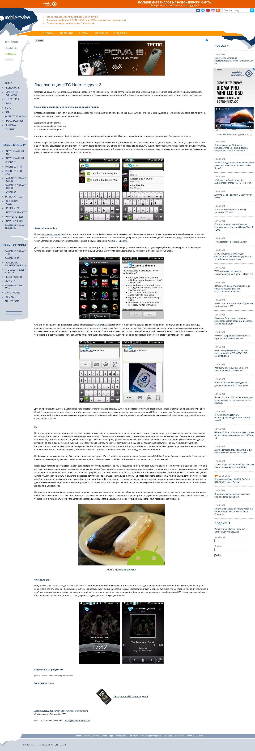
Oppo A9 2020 (12, 292)
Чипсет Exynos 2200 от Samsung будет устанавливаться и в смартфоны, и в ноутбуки (233, 400)
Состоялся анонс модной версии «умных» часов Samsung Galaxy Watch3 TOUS (233, 227)
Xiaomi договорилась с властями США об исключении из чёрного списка (233, 451)
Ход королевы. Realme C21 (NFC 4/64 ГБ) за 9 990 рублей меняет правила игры (86, 20)
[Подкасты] (213, 10)
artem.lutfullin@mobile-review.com (71, 711)
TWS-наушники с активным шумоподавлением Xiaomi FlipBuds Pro (233, 272)
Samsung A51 (13, 258)
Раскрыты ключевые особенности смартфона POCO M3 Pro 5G (231, 369)
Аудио (9, 59)
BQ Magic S (11, 297)
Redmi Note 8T (13, 277)
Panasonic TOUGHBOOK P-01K (15, 264)
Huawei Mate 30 (14, 158)
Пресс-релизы (14, 121)
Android (10, 53)
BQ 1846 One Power (12, 202)
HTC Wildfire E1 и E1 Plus (15, 271)
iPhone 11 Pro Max (13, 172)
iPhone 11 (10, 162)
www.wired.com (128, 570)
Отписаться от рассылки (226, 532)
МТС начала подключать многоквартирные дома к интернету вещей (232, 418)
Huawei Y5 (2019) (14, 217)
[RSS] (218, 10)
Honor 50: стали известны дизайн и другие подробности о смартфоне (231, 384)
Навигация (133, 736)
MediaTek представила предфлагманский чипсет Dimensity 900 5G (234, 61)
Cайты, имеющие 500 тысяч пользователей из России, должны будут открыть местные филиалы (231, 148)
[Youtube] (208, 10)
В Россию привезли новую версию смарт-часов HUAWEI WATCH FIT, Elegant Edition (231, 353)
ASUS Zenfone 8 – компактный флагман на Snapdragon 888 (233, 305)
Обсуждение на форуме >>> (48, 670)
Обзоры (48, 33)
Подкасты (120, 33)
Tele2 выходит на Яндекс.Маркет (230, 242)
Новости (78, 736)
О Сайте (199, 736)
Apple (8, 83)
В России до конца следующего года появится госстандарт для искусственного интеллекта (232, 289)
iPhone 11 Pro (13, 166)
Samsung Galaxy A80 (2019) (15, 227)
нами (179, 237)
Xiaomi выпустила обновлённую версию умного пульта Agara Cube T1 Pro (234, 466)
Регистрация (220, 529)
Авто (8, 103)
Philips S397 (12, 301)
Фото (8, 108)
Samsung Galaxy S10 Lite (15, 252)
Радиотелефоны (15, 116)
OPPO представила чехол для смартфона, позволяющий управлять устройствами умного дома (232, 257)
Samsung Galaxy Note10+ (15, 179)
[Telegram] (203, 10)
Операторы (12, 99)
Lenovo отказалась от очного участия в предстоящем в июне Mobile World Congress (233, 512)
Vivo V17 (10, 281)
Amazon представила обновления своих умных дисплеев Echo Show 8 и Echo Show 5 (234, 165)
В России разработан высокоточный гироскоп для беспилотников (232, 337)
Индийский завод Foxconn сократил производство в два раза (232, 495)
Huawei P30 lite (14, 221)
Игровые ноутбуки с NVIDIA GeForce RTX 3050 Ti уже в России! (232, 480)
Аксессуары (12, 87)
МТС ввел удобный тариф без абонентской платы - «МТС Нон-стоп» (233, 181)
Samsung (66, 33)
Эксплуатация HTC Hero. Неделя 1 (131, 696)
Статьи (83, 33)
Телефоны (12, 42)
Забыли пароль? (236, 529)
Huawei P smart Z (16, 212)
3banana (123, 241)
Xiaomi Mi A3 (12, 208)
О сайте (10, 129)
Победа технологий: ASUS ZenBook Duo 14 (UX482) (72, 16)
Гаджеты (11, 48)
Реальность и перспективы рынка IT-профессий (70, 23)
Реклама (10, 125)
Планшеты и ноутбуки (12, 93)
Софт (8, 112)
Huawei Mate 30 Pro (14, 152)
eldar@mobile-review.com (77, 720)
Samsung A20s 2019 (13, 287)
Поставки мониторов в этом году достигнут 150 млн (230, 211)
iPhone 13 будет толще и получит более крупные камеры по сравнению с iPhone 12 (234, 435)
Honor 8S (10, 192)
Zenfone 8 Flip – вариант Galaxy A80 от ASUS (233, 196)
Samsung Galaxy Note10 (15, 186)
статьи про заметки (50, 234)
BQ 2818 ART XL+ (14, 196)
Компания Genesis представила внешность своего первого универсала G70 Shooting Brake (233, 321)
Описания (101, 33)
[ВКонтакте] (198, 10)
